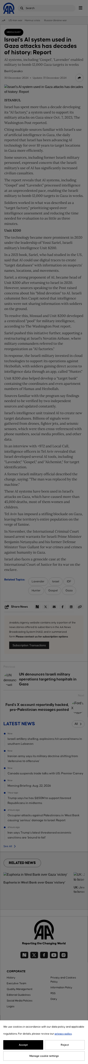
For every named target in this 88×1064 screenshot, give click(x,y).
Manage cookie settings (44, 1056)
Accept (23, 1044)
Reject (65, 1044)
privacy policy (63, 1033)
